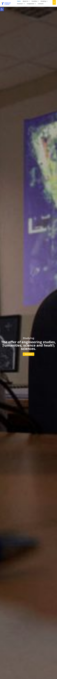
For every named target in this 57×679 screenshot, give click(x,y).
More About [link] (28, 354)
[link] (2, 9)
